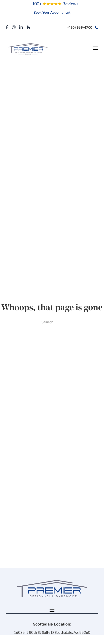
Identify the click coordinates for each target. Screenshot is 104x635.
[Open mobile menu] (95, 48)
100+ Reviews (55, 3)
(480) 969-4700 (79, 27)
